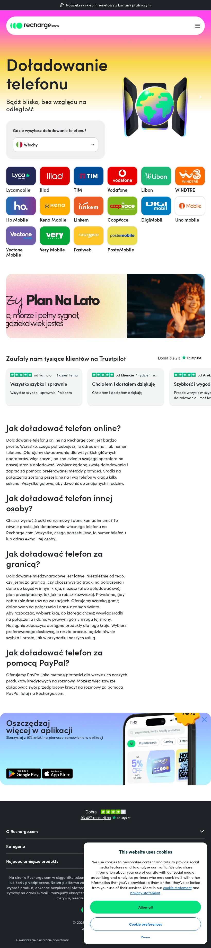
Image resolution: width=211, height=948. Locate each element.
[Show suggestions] (93, 145)
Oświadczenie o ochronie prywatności (42, 940)
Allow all (145, 907)
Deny (145, 937)
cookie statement (177, 887)
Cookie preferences (145, 924)
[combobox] (55, 145)
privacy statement (145, 892)
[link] (23, 773)
